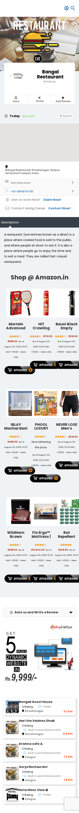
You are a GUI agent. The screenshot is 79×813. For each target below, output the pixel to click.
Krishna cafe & (31, 744)
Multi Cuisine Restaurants (44, 730)
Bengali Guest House (35, 702)
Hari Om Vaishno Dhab (37, 721)
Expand (67, 116)
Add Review (63, 101)
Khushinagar (34, 711)
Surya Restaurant (33, 767)
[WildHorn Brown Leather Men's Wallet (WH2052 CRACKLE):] (21, 511)
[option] (39, 44)
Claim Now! (52, 200)
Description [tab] (10, 222)
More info (45, 351)
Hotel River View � (33, 790)
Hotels (47, 706)
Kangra (30, 757)
